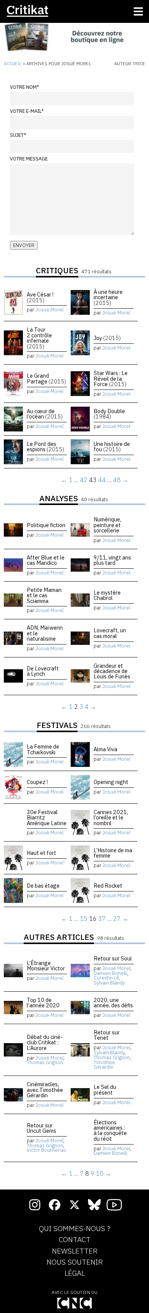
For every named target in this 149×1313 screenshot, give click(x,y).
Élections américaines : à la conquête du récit (110, 1130)
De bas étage (43, 885)
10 (100, 1173)
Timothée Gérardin (104, 1065)
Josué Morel (49, 309)
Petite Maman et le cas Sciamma (44, 595)
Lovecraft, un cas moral (110, 633)
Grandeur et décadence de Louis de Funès (112, 671)
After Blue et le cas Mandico (46, 560)
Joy (107, 337)
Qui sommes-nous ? (74, 1229)
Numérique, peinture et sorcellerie (107, 525)
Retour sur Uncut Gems (41, 1128)
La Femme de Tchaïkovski (43, 749)
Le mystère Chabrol (107, 595)
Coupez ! (37, 782)
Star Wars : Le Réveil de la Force (111, 378)
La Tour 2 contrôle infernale (39, 337)
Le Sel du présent (105, 1089)
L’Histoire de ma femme (113, 852)
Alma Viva (105, 749)
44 (102, 480)
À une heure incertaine (108, 297)
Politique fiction (46, 525)
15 (83, 918)
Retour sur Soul (113, 958)
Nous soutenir (75, 1262)
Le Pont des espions (45, 446)
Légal (75, 1273)
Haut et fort (41, 852)
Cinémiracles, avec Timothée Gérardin (45, 1090)
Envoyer (23, 245)
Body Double (109, 413)
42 (83, 480)
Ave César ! (40, 297)
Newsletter (74, 1251)
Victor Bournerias (46, 1150)
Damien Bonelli (110, 973)
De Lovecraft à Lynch (43, 671)
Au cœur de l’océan (45, 413)
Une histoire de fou (112, 446)
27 (117, 918)
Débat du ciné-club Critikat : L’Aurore (45, 1042)
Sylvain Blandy (109, 983)
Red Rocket (108, 885)
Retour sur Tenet (107, 1035)
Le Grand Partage (46, 378)
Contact (75, 1240)
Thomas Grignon (45, 1062)
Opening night (111, 782)
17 (102, 918)
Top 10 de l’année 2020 (43, 1002)
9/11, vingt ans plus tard (112, 560)
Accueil (13, 63)
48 (117, 480)
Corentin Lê (106, 978)
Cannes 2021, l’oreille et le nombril (111, 817)
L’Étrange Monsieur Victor (46, 965)
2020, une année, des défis (113, 1002)
